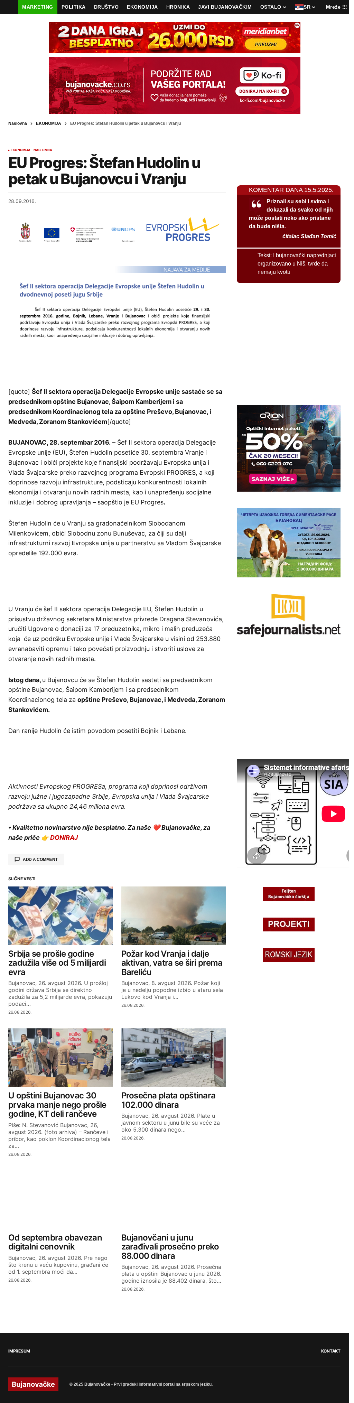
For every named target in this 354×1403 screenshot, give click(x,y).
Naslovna (17, 123)
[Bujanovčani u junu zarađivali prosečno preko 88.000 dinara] (173, 1199)
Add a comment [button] (40, 859)
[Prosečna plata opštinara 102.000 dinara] (173, 1057)
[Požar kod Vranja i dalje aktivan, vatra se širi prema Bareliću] (173, 915)
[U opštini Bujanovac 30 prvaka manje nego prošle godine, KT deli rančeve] (60, 1057)
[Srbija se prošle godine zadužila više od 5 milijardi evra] (60, 915)
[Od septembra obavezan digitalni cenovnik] (60, 1199)
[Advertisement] (117, 362)
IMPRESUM (19, 1351)
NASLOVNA (43, 150)
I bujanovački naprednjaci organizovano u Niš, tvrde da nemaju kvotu (297, 263)
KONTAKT (331, 1351)
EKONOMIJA (48, 123)
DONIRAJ (64, 837)
